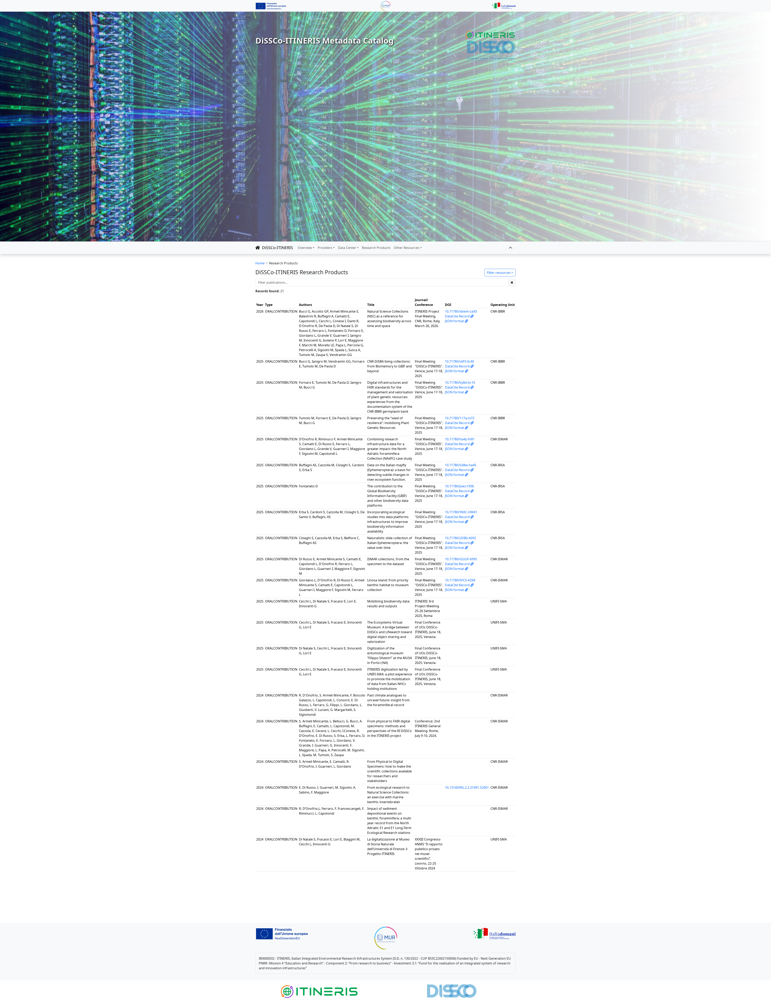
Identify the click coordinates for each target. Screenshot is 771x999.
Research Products (376, 247)
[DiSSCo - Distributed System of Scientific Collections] (491, 50)
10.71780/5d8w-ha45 (460, 465)
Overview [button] (305, 247)
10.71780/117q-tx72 (459, 418)
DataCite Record (457, 316)
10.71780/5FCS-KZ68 (460, 580)
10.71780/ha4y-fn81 (460, 439)
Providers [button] (325, 247)
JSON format (455, 321)
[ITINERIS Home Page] (491, 35)
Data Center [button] (347, 247)
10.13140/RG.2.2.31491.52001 (467, 787)
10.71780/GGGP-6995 (461, 559)
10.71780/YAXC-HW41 (461, 512)
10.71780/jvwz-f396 (459, 486)
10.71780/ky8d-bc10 (460, 382)
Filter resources (499, 272)
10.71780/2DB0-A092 (460, 538)
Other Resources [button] (406, 247)
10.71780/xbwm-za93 (461, 311)
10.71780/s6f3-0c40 (459, 361)
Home (260, 263)
